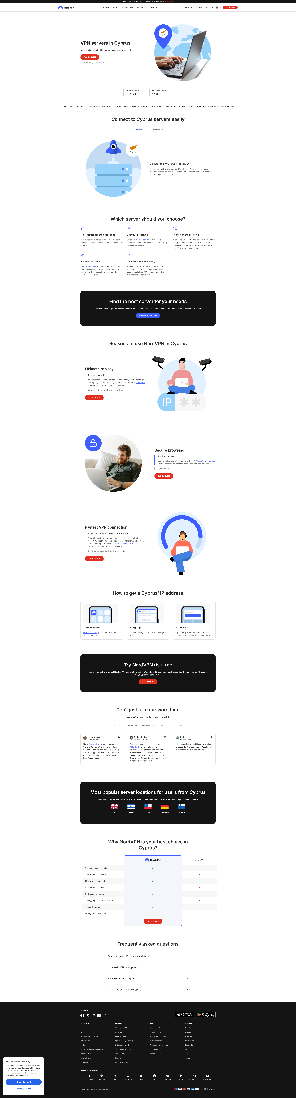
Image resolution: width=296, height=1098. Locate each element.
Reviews (83, 1045)
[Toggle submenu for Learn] (143, 7)
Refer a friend (85, 1058)
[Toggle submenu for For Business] (157, 7)
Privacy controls (23, 1088)
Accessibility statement (159, 1045)
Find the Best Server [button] (148, 315)
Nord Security (197, 1028)
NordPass (196, 1036)
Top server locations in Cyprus (196, 106)
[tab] (140, 129)
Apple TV (207, 1079)
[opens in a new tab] (82, 1015)
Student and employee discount (92, 1049)
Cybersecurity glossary (124, 1041)
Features (114, 7)
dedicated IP (144, 240)
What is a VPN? (121, 1028)
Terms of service (163, 1041)
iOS (141, 1079)
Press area (119, 1058)
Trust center (119, 1054)
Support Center (197, 7)
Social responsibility (123, 1049)
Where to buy (85, 1054)
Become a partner (122, 1062)
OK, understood (24, 1082)
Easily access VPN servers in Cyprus (74, 106)
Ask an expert (155, 1054)
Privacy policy (162, 1032)
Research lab (85, 1062)
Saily (194, 1053)
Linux (115, 1079)
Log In (186, 7)
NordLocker (196, 1041)
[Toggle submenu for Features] (119, 7)
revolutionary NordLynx (128, 543)
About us (83, 1028)
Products (208, 7)
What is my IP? (121, 1036)
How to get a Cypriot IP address (174, 106)
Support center (155, 1028)
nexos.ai (195, 1058)
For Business (151, 7)
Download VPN (127, 7)
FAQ (232, 106)
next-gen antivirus (207, 461)
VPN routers (85, 1041)
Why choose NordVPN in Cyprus (218, 106)
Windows (89, 1079)
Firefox (168, 1079)
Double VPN (90, 266)
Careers (90, 1032)
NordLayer (196, 1032)
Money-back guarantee (89, 1036)
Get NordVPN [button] (230, 7)
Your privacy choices (158, 1036)
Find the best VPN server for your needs (126, 106)
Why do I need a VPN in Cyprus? (151, 106)
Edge (181, 1079)
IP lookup (118, 1032)
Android (128, 1079)
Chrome (154, 1079)
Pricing (106, 7)
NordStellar (196, 1045)
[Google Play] (206, 1014)
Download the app (91, 632)
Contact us (154, 1049)
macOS (102, 1079)
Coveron (195, 1049)
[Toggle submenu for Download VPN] (134, 7)
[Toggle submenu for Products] (213, 7)
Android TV (194, 1079)
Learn (139, 7)
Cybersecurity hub (122, 1045)
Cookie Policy (24, 1075)
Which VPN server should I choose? (99, 106)
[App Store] (184, 1014)
